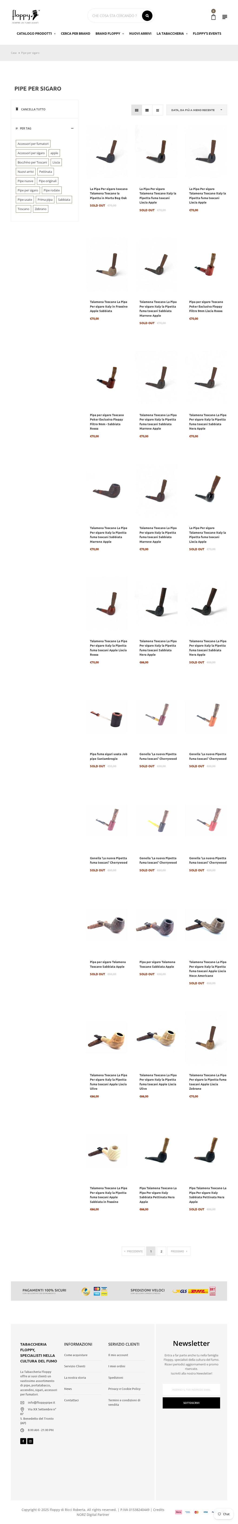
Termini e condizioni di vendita (124, 1402)
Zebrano (40, 209)
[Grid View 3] (137, 110)
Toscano (23, 209)
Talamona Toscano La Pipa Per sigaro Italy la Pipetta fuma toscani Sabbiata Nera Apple (207, 422)
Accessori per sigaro (31, 153)
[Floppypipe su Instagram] (30, 1441)
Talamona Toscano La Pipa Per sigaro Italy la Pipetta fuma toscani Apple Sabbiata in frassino (108, 1195)
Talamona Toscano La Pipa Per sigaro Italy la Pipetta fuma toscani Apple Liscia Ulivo (108, 1082)
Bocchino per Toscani (32, 162)
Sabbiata (64, 199)
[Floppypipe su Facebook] (23, 1441)
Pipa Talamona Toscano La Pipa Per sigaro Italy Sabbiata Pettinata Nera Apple (158, 1195)
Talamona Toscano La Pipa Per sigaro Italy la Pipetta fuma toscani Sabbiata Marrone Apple (158, 308)
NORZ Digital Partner (93, 1514)
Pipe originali (47, 181)
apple (54, 153)
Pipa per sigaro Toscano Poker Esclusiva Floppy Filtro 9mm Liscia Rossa (206, 306)
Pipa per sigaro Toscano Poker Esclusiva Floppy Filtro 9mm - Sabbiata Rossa (107, 422)
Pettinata (45, 172)
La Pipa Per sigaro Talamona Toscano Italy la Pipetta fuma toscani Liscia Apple (157, 195)
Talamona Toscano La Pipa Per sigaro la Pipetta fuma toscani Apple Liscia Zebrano (207, 1082)
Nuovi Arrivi (140, 33)
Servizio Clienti (74, 1366)
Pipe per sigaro (28, 190)
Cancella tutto (32, 109)
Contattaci (71, 1400)
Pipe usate (25, 199)
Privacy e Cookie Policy (124, 1389)
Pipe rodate (52, 190)
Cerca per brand (75, 33)
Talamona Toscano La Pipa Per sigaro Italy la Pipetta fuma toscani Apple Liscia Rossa (108, 648)
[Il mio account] (224, 17)
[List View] (157, 110)
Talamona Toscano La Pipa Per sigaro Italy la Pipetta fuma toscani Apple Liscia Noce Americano (207, 969)
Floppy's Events (207, 33)
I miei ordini (116, 1366)
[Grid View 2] (147, 110)
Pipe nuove (25, 181)
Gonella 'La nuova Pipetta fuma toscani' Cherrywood (158, 756)
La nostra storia (75, 1377)
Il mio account (118, 1355)
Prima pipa (45, 199)
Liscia (56, 162)
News (68, 1389)
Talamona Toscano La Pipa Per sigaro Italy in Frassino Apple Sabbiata (109, 306)
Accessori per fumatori (33, 144)
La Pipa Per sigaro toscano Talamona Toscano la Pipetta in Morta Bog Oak (109, 193)
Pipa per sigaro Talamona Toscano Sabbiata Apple (108, 964)
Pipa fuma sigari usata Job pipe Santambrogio (108, 756)
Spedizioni (115, 1377)
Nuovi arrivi (26, 172)
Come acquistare (75, 1355)
